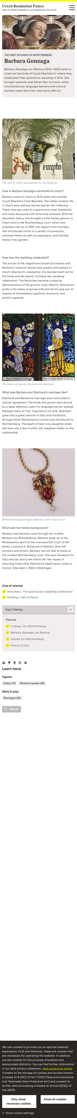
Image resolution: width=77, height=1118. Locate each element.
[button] (38, 609)
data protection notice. (57, 1068)
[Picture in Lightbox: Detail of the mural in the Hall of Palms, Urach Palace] (38, 149)
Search (14, 709)
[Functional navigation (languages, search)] (72, 8)
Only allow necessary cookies (18, 1101)
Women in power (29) (32, 683)
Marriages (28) (12, 698)
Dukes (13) (10, 683)
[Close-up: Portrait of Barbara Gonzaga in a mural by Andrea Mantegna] (38, 32)
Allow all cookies (55, 1099)
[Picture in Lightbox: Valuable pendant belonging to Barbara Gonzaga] (38, 482)
